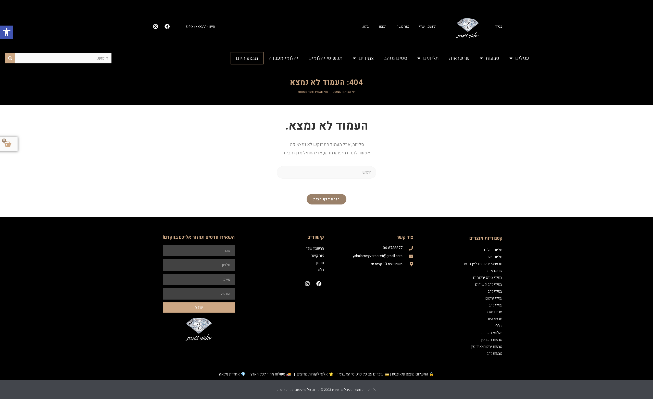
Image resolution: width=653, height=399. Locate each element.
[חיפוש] (10, 58)
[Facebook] (167, 26)
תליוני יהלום (493, 250)
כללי (498, 326)
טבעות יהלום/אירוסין (486, 346)
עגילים (522, 58)
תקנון (382, 26)
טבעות (492, 58)
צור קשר (403, 26)
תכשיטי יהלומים (325, 58)
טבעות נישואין (491, 340)
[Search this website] (326, 172)
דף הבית (350, 92)
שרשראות (459, 58)
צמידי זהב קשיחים (488, 284)
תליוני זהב (494, 257)
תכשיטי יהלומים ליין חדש (483, 264)
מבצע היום (247, 58)
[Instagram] (155, 26)
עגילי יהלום (493, 298)
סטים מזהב (395, 58)
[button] (6, 32)
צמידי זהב (495, 291)
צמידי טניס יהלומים (487, 277)
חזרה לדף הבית (326, 199)
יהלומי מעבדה (283, 58)
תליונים (431, 58)
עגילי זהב (495, 305)
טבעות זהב (494, 353)
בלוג (365, 26)
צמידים (366, 58)
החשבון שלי (427, 26)
